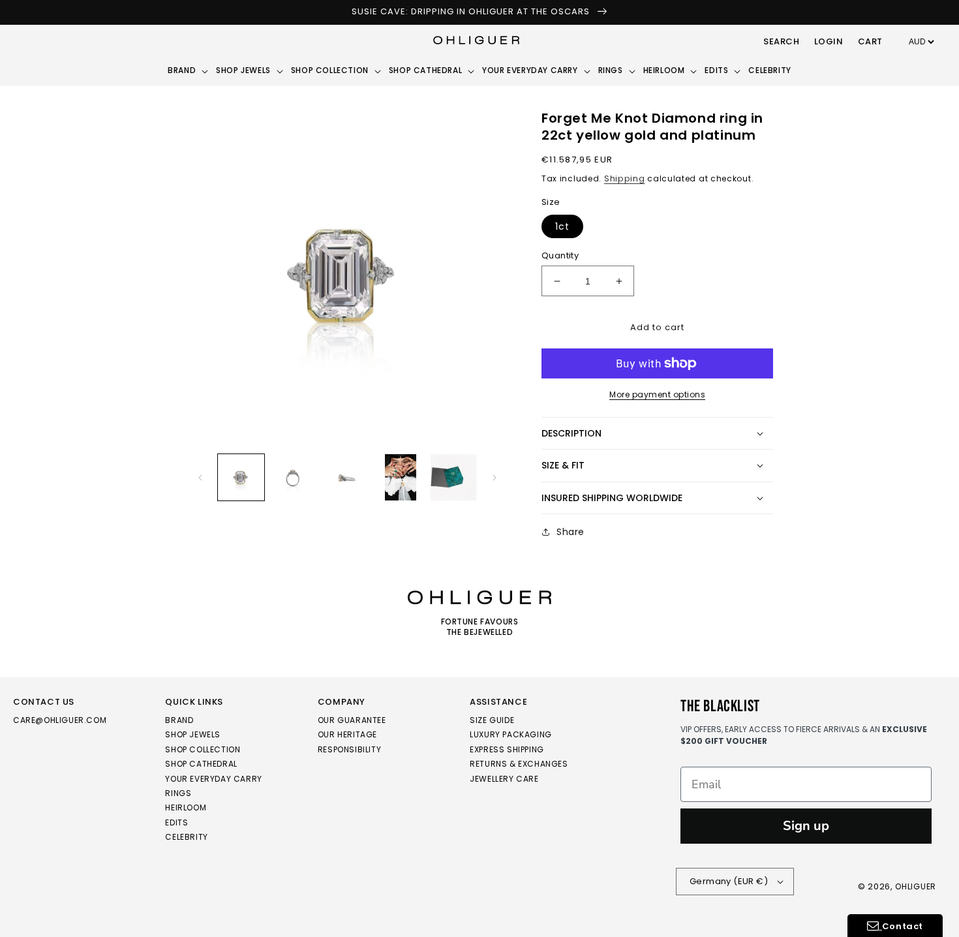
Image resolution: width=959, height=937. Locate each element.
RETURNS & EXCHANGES (519, 763)
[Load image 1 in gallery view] (241, 477)
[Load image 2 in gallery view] (294, 477)
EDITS (176, 822)
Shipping (624, 178)
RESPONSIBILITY (349, 749)
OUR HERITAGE (347, 734)
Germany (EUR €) (729, 881)
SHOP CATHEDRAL (201, 763)
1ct (562, 226)
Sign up (806, 826)
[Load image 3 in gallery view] (347, 477)
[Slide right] (494, 477)
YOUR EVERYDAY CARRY (213, 778)
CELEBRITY (186, 836)
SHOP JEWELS (193, 734)
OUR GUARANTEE (352, 721)
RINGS (178, 793)
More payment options (657, 394)
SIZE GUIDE (492, 721)
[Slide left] (200, 477)
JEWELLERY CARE (504, 778)
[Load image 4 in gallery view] (400, 477)
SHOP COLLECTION (202, 749)
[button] (781, 42)
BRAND (179, 721)
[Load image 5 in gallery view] (454, 477)
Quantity (560, 255)
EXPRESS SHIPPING (507, 749)
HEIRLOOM (185, 807)
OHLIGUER (915, 886)
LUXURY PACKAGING (511, 734)
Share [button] (570, 531)
